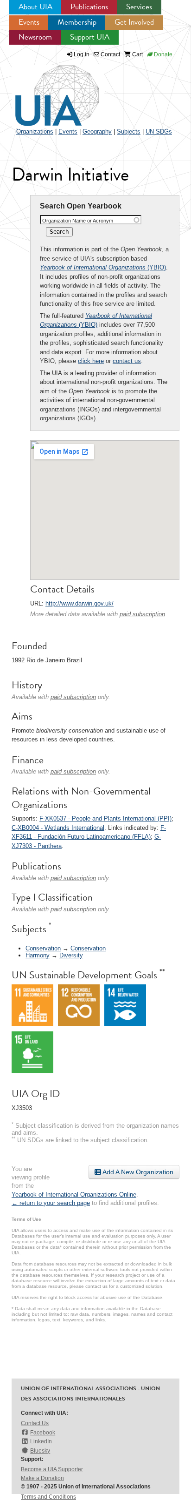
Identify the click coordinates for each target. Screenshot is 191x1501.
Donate (162, 54)
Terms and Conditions (48, 1497)
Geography (97, 131)
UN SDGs (159, 131)
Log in (81, 54)
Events (29, 22)
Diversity (71, 955)
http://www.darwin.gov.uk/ (79, 603)
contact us (127, 360)
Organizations (34, 131)
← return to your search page (51, 1202)
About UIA (35, 7)
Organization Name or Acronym (77, 220)
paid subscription (142, 614)
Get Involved (134, 22)
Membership (76, 22)
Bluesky (40, 1450)
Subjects (128, 131)
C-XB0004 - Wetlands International (58, 827)
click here (91, 360)
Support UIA (89, 37)
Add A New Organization (137, 1172)
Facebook (42, 1432)
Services (139, 7)
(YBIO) (103, 267)
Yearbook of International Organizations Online (74, 1194)
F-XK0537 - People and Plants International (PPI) (105, 818)
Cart (137, 54)
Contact (109, 54)
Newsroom (35, 37)
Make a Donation (42, 1478)
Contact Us (35, 1423)
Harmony (37, 955)
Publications (89, 7)
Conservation (43, 948)
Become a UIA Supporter (52, 1469)
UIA (46, 90)
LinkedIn (41, 1441)
